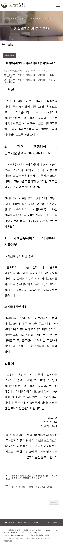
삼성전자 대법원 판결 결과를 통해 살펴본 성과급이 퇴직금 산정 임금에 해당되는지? (35, 476)
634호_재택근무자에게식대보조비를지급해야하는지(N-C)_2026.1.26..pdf (30, 81)
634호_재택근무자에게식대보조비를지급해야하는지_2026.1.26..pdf (29, 76)
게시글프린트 (9, 55)
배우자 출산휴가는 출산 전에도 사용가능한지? (32, 487)
